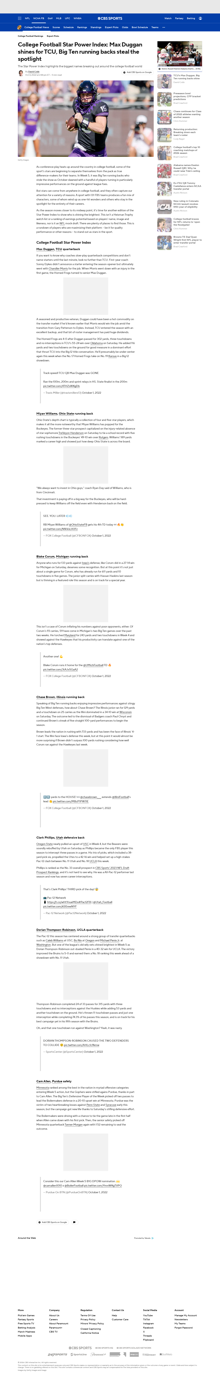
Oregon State (44, 844)
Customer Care (120, 1319)
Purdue (57, 1081)
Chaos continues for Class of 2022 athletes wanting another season (187, 114)
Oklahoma (96, 343)
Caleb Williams (54, 940)
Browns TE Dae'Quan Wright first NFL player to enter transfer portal (187, 239)
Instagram (148, 1323)
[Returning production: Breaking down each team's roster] (164, 135)
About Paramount (58, 1323)
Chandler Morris (58, 268)
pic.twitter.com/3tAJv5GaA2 (60, 669)
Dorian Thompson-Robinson (55, 930)
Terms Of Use (88, 1315)
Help (114, 1315)
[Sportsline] (79, 1354)
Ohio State (66, 414)
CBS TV (53, 1331)
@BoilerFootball (74, 1185)
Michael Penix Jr (109, 940)
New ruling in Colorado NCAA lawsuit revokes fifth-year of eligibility (186, 204)
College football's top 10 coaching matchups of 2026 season (186, 150)
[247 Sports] (57, 1353)
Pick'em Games (26, 1315)
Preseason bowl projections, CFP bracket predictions (187, 96)
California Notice (90, 1332)
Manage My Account (186, 1315)
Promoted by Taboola (142, 1238)
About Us (54, 1315)
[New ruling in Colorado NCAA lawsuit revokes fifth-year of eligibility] (164, 207)
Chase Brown (45, 697)
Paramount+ (55, 1327)
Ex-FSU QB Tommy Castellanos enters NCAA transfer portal (187, 186)
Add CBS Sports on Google (139, 72)
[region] (179, 53)
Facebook (148, 1327)
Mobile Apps (25, 1335)
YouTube (148, 1315)
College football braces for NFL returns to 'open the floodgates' (186, 222)
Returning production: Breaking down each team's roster (185, 132)
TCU (59, 249)
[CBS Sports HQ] (104, 1347)
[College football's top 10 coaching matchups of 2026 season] (164, 153)
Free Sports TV (26, 1323)
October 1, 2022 (91, 393)
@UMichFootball (93, 665)
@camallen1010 (52, 1185)
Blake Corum (45, 557)
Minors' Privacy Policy (92, 1323)
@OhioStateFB (78, 524)
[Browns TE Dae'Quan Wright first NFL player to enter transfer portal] (164, 243)
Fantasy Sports (26, 1319)
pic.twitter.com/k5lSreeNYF (60, 906)
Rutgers (103, 437)
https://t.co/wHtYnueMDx (63, 902)
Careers (53, 1319)
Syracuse (111, 1105)
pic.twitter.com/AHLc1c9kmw (81, 1045)
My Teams (180, 1323)
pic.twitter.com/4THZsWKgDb (61, 386)
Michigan (62, 557)
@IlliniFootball (120, 797)
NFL (62, 223)
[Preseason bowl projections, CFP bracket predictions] (164, 99)
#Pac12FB (85, 902)
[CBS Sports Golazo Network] (134, 1347)
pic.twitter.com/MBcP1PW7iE (71, 801)
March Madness (26, 1331)
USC (86, 844)
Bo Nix (78, 940)
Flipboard (148, 1339)
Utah (59, 838)
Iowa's (85, 563)
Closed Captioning (91, 1328)
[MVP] (134, 1353)
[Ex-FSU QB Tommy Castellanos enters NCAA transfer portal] (164, 189)
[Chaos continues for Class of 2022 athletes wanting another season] (164, 117)
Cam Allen (43, 1081)
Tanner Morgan (74, 1124)
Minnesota (42, 1087)
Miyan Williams (46, 414)
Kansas (112, 356)
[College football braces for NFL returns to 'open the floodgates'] (164, 225)
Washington (43, 945)
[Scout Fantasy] (149, 1354)
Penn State (93, 1105)
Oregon (89, 940)
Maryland (70, 635)
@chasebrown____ (90, 797)
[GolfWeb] (166, 1354)
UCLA (93, 861)
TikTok (146, 1319)
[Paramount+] (98, 1353)
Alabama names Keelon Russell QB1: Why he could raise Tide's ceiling (186, 168)
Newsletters (181, 1319)
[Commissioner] (118, 1353)
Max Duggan (45, 249)
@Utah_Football (102, 902)
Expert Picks (53, 36)
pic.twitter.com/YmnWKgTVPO (103, 1185)
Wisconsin (125, 712)
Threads (147, 1335)
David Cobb (33, 71)
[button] (164, 27)
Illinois (60, 697)
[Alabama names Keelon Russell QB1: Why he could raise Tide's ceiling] (164, 171)
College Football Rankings (30, 36)
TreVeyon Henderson (71, 433)
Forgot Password (184, 1327)
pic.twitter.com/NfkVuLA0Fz (60, 529)
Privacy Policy (88, 1319)
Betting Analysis (26, 1327)
